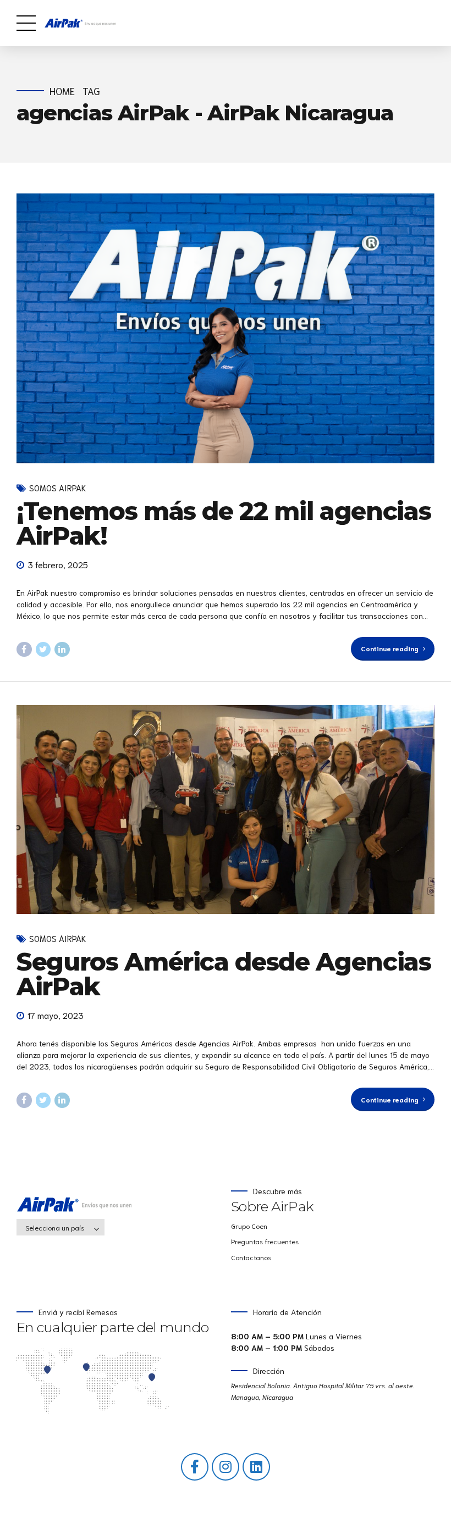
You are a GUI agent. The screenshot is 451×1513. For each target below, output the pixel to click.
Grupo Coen (249, 1225)
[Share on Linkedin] (62, 649)
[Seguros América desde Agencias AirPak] (225, 809)
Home (62, 91)
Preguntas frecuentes (265, 1241)
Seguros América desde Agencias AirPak (223, 973)
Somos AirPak (57, 488)
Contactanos (251, 1256)
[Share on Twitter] (43, 649)
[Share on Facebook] (24, 649)
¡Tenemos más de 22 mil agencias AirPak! (223, 523)
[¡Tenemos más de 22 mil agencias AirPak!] (225, 328)
